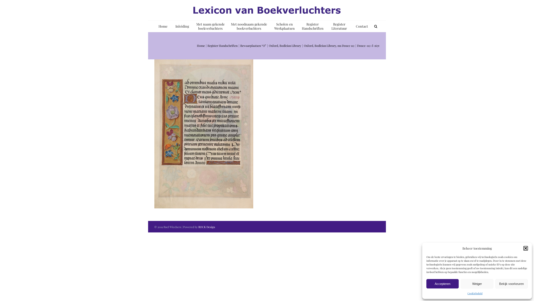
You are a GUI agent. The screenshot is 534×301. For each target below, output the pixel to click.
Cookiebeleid (474, 293)
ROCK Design (206, 227)
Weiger (477, 284)
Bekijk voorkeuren (511, 284)
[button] (526, 248)
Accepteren (442, 284)
